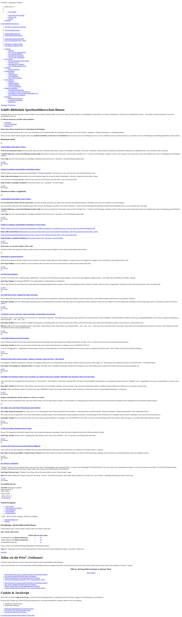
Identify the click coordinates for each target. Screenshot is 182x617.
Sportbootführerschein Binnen (10, 23)
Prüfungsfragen (13, 74)
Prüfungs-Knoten (13, 83)
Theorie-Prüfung (10, 71)
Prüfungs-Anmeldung (11, 88)
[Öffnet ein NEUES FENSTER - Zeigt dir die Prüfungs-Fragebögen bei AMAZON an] (1, 165)
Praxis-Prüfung (9, 79)
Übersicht (11, 73)
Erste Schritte (9, 59)
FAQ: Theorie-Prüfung (15, 78)
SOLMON (4, 2)
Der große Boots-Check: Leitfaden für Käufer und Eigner (19, 295)
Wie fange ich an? (13, 62)
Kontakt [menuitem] (10, 19)
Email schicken (6, 498)
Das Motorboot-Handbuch (9, 274)
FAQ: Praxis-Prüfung (14, 86)
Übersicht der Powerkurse (16, 56)
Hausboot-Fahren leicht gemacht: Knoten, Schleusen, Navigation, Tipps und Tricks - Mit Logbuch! (32, 359)
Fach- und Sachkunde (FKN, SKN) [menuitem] (15, 40)
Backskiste (8, 97)
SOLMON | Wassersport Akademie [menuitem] (15, 27)
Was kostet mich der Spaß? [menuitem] (16, 15)
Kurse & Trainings (13, 69)
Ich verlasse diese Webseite (9, 615)
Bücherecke (11, 102)
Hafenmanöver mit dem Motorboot (12, 256)
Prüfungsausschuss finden (16, 90)
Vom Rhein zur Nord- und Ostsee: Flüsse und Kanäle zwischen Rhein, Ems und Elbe (28, 314)
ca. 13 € (3, 478)
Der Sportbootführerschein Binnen (18, 61)
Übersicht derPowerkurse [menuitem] (12, 30)
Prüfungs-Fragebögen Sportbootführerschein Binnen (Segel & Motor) (23, 225)
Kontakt (7, 521)
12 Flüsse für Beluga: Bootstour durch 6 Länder (16, 428)
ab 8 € (2, 351)
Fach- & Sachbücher (11, 124)
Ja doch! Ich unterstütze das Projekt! (25, 579)
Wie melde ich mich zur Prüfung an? (19, 91)
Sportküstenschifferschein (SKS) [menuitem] (14, 39)
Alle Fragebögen (13, 76)
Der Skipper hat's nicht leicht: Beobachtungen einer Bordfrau (20, 408)
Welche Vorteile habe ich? (22, 578)
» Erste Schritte (9, 506)
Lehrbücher (8, 122)
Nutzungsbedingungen (11, 519)
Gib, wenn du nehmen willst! (17, 52)
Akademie (8, 49)
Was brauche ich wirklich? (16, 64)
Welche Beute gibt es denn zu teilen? (26, 574)
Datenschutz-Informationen (19, 609)
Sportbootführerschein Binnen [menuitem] (14, 35)
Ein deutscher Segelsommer (9, 463)
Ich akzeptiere (30, 615)
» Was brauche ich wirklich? (13, 508)
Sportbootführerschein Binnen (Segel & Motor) (16, 199)
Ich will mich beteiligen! (15, 54)
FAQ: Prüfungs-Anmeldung (16, 95)
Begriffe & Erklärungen (15, 98)
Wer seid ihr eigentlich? (21, 576)
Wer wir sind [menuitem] (12, 17)
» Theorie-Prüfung (10, 510)
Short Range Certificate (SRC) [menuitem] (14, 44)
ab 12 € (3, 421)
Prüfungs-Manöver (14, 85)
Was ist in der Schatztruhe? (16, 57)
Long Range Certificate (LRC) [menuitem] (14, 46)
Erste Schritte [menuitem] (12, 12)
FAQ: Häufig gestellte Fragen (17, 66)
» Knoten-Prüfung (10, 513)
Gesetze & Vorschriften (15, 100)
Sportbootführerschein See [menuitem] (12, 34)
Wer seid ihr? (18, 610)
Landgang (8, 68)
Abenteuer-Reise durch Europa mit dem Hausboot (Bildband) (20, 446)
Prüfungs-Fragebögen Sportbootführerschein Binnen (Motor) (20, 169)
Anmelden (8, 20)
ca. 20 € (3, 162)
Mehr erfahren (91, 573)
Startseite (11, 50)
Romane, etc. (8, 126)
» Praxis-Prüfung (10, 511)
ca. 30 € (3, 331)
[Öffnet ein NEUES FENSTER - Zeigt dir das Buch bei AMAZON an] (1, 143)
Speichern (4, 552)
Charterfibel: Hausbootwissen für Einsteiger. (15, 338)
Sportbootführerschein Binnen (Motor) (13, 147)
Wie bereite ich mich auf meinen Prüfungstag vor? (23, 93)
